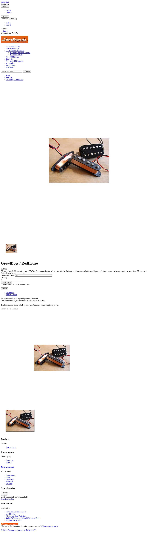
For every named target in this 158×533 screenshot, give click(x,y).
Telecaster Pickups (12, 49)
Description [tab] (10, 293)
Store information (7, 499)
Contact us (5, 2)
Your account (7, 467)
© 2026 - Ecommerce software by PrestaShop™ (18, 530)
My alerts (9, 484)
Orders (8, 477)
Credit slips (10, 479)
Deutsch (9, 12)
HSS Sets (9, 59)
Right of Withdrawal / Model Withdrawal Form (23, 518)
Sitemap (8, 462)
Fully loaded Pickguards (14, 61)
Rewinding (10, 67)
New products (11, 447)
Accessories (10, 63)
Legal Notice (10, 514)
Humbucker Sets (16, 55)
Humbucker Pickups (15, 51)
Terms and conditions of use (16, 512)
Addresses (9, 482)
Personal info (10, 475)
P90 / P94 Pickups (12, 57)
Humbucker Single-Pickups (20, 53)
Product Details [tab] (11, 295)
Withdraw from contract (9, 524)
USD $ (8, 25)
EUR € (8, 23)
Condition (5, 309)
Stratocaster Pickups (13, 46)
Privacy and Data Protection (16, 516)
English (8, 10)
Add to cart (6, 282)
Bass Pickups (10, 65)
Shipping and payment (14, 520)
